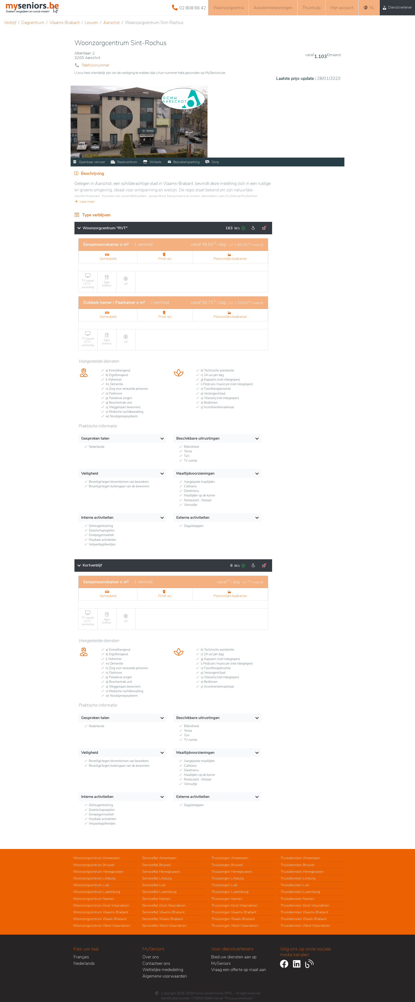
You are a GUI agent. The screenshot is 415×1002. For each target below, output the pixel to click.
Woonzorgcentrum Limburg (94, 878)
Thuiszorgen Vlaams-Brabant (233, 912)
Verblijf (10, 22)
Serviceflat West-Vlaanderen (164, 925)
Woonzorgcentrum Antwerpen (96, 857)
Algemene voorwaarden (164, 976)
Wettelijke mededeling (162, 970)
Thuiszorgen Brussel (227, 864)
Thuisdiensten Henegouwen (302, 871)
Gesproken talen (95, 438)
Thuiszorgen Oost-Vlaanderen (234, 905)
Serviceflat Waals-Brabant (162, 918)
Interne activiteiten (97, 517)
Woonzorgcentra (228, 8)
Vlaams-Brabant (64, 22)
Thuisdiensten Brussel (297, 864)
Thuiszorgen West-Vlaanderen (234, 925)
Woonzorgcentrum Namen (93, 898)
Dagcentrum (32, 22)
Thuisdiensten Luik (295, 885)
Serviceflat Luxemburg (159, 891)
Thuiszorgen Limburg (227, 878)
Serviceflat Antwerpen (159, 857)
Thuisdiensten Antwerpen (300, 857)
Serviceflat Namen (156, 898)
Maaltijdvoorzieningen (195, 473)
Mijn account (342, 8)
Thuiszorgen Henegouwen (231, 871)
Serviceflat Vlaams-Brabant (163, 912)
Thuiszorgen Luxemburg (229, 891)
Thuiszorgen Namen (226, 898)
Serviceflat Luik (153, 885)
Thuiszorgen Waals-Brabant (233, 918)
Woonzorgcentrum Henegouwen (98, 871)
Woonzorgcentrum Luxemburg (96, 891)
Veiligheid (89, 473)
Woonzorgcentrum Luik (91, 885)
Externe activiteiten (192, 517)
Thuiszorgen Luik (224, 885)
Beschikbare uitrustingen (198, 438)
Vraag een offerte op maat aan (238, 970)
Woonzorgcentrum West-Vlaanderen (101, 925)
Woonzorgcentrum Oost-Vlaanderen (101, 905)
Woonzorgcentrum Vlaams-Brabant (100, 912)
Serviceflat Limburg (157, 878)
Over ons (150, 957)
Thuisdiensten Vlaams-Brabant (304, 912)
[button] (173, 201)
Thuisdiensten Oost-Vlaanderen (305, 905)
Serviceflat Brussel (156, 864)
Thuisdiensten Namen (297, 898)
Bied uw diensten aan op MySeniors (233, 960)
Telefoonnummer (95, 65)
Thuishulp (311, 8)
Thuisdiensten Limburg (298, 878)
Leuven (91, 22)
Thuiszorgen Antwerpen (229, 857)
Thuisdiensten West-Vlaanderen (305, 925)
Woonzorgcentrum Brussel (93, 864)
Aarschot (111, 22)
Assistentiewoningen (273, 8)
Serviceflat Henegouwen (161, 871)
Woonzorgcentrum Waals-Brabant (100, 918)
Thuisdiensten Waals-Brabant (304, 918)
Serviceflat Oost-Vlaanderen (164, 905)
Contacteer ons (156, 963)
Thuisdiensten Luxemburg (300, 891)
